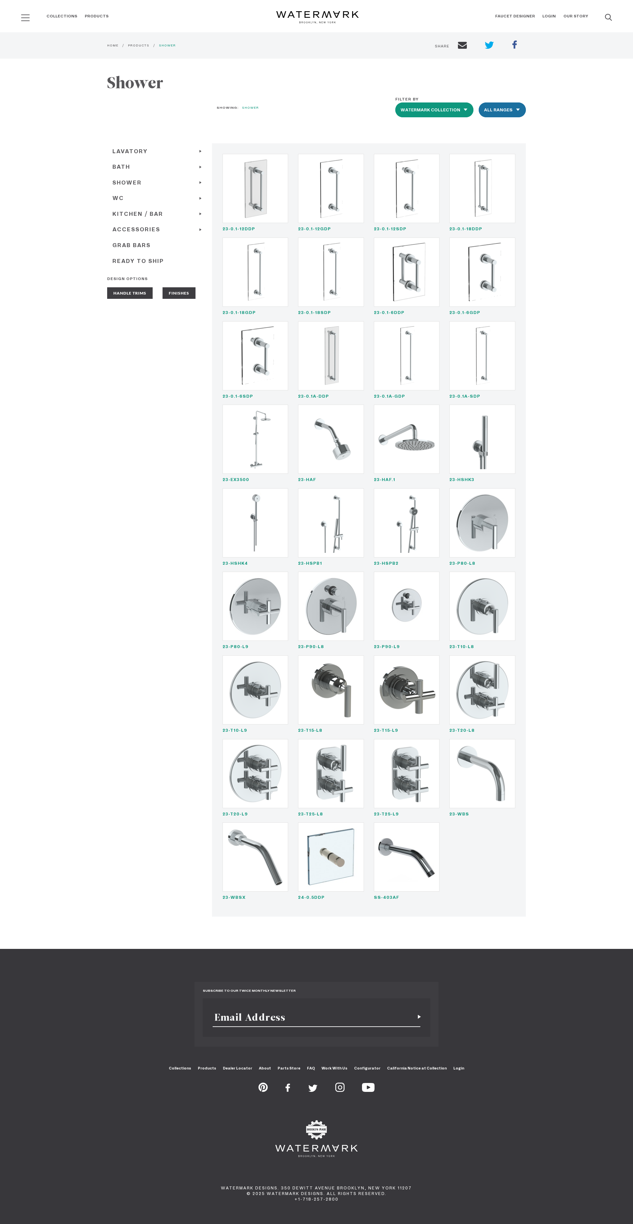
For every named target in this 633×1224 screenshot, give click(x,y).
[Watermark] (317, 18)
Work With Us (334, 1068)
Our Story (575, 16)
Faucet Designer (515, 16)
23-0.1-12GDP (314, 229)
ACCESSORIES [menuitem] (136, 229)
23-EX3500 (236, 479)
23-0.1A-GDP (389, 396)
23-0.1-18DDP (465, 229)
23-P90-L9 (387, 646)
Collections (61, 16)
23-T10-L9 (235, 730)
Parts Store (289, 1068)
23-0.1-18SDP (314, 312)
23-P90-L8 (311, 646)
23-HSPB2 (386, 563)
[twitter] (489, 46)
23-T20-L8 (462, 730)
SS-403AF (386, 897)
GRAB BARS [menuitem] (131, 245)
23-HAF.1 (384, 479)
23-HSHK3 (461, 479)
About (265, 1068)
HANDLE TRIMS (129, 293)
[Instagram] (340, 1090)
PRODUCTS (138, 45)
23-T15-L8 (310, 730)
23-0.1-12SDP (390, 229)
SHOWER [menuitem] (127, 182)
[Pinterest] (263, 1090)
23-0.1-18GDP (239, 312)
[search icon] (19, 15)
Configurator (367, 1068)
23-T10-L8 (461, 646)
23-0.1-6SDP (238, 396)
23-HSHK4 (235, 563)
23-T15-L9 (386, 730)
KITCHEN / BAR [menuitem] (137, 214)
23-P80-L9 (236, 646)
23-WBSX (234, 897)
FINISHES (179, 293)
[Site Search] (608, 18)
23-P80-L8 (462, 563)
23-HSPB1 (310, 563)
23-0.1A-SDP (464, 396)
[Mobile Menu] (25, 17)
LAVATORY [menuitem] (130, 151)
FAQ (311, 1068)
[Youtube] (368, 1090)
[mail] (462, 46)
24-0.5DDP (311, 897)
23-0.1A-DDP (313, 396)
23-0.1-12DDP (239, 229)
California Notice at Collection (417, 1068)
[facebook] (514, 45)
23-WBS (459, 814)
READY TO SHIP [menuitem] (138, 261)
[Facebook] (287, 1090)
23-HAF (307, 479)
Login (549, 16)
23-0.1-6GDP (464, 312)
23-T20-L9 (235, 814)
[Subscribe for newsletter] (416, 1017)
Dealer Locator (237, 1068)
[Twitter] (313, 1090)
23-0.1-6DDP (389, 312)
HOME (112, 45)
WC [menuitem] (118, 198)
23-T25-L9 (386, 814)
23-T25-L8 (310, 814)
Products (96, 16)
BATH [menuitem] (121, 166)
